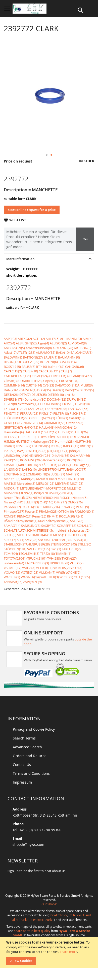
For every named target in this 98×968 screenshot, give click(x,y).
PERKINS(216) (49, 507)
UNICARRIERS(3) (37, 563)
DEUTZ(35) (39, 394)
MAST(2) (10, 483)
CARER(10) (30, 371)
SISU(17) (10, 539)
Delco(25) (72, 390)
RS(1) (79, 516)
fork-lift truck (58, 915)
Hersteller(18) (49, 436)
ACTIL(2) (39, 338)
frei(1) (50, 418)
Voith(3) (76, 567)
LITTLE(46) (66, 469)
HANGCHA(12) (66, 427)
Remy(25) (39, 516)
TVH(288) (54, 558)
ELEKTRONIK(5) (49, 404)
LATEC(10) (29, 469)
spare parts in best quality (32, 931)
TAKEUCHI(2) (71, 549)
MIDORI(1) (11, 488)
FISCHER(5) (78, 413)
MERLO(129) (45, 483)
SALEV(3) (76, 521)
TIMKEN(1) (63, 553)
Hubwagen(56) (43, 441)
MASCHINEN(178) (71, 478)
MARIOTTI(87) (46, 478)
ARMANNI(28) (63, 348)
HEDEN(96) (66, 432)
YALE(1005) (82, 577)
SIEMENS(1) (57, 535)
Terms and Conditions (31, 773)
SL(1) (20, 539)
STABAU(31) (78, 539)
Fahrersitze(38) (56, 408)
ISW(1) (22, 450)
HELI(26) (81, 432)
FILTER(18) (61, 413)
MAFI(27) (72, 474)
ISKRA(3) (10, 450)
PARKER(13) (30, 507)
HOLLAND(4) (79, 436)
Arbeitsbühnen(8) (39, 348)
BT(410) (41, 366)
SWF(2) (56, 549)
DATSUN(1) (28, 390)
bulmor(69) (56, 366)
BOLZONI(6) (49, 362)
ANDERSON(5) (14, 348)
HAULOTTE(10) (35, 432)
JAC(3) (42, 450)
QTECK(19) (66, 511)
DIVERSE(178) (14, 399)
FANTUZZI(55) (78, 408)
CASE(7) (66, 371)
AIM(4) (87, 338)
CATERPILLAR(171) (17, 376)
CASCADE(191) (49, 371)
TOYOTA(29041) (15, 558)
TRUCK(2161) (36, 558)
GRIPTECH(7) (13, 427)
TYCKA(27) (69, 558)
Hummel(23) (64, 441)
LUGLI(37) (58, 474)
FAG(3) (39, 408)
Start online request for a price (32, 209)
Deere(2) (58, 390)
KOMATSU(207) (31, 460)
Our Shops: (49, 904)
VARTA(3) (28, 567)
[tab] (49, 258)
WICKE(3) (66, 577)
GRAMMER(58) (54, 423)
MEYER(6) (62, 483)
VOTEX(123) (29, 572)
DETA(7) (25, 394)
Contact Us (22, 764)
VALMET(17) (12, 567)
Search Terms (24, 738)
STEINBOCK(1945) (64, 544)
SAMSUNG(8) (30, 525)
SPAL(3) (64, 539)
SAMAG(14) (12, 525)
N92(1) (28, 493)
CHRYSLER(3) (59, 376)
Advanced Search (27, 747)
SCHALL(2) (84, 525)
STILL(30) (84, 544)
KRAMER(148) (14, 465)
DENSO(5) (86, 390)
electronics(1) (27, 404)
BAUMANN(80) (69, 357)
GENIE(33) (11, 423)
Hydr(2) (9, 446)
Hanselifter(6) (14, 432)
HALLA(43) (47, 427)
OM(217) (60, 502)
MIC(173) (76, 483)
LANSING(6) (12, 469)
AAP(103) (10, 338)
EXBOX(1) (11, 408)
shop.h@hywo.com (28, 844)
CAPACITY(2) (13, 371)
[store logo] (29, 9)
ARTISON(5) (82, 348)
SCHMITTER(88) (38, 530)
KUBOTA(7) (33, 465)
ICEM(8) (56, 446)
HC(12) (52, 432)
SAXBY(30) (48, 525)
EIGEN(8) (10, 404)
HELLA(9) (10, 436)
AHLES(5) (52, 338)
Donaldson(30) (35, 399)
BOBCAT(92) (30, 362)
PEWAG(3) (68, 507)
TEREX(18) (47, 553)
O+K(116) (46, 502)
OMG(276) (75, 502)
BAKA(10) (63, 352)
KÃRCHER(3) (50, 465)
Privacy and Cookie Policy (34, 729)
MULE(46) (74, 488)
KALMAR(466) (80, 455)
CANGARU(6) (74, 366)
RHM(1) (52, 516)
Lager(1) (84, 465)
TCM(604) (11, 553)
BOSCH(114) (68, 362)
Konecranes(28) (54, 460)
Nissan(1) (11, 502)
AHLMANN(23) (71, 338)
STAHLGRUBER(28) (36, 544)
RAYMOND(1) (84, 511)
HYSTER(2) (23, 446)
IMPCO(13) (71, 446)
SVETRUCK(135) (38, 549)
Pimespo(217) (14, 511)
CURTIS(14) (34, 385)
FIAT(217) (46, 413)
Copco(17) (50, 380)
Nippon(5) (79, 497)
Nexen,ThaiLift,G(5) (18, 497)
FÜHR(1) (62, 418)
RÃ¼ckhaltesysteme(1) (20, 521)
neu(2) (39, 493)
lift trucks (75, 915)
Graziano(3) (74, 423)
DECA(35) (44, 390)
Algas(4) (43, 343)
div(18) (70, 394)
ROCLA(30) (67, 516)
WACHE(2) (73, 572)
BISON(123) (12, 362)
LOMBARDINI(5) (38, 474)
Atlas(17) (10, 352)
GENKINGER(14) (31, 423)
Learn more (68, 951)
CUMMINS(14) (14, 385)
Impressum (22, 782)
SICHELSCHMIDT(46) (32, 535)
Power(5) (31, 511)
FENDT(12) (11, 413)
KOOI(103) (74, 460)
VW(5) (60, 572)
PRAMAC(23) (48, 511)
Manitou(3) (12, 478)
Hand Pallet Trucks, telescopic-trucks (51, 917)
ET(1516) (68, 404)
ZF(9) (38, 581)
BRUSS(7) (28, 366)
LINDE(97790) (47, 469)
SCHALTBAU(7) (15, 530)
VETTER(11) (44, 567)
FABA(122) (26, 408)
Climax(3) (11, 380)
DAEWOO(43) (64, 385)
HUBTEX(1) (24, 441)
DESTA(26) (11, 394)
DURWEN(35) (76, 399)
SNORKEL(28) (48, 539)
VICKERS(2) (61, 567)
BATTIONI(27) (33, 357)
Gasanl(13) (76, 418)
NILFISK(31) (63, 497)
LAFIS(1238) (69, 465)
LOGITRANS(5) (14, 474)
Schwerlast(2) (79, 530)
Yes (85, 239)
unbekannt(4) (14, 563)
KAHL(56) (62, 455)
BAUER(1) (50, 357)
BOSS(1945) (12, 366)
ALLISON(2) (58, 343)
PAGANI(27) (12, 507)
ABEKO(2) (25, 338)
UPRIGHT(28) (59, 563)
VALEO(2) (76, 563)
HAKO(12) (31, 427)
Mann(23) (28, 478)
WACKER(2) (12, 577)
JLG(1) (64, 450)
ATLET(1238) (26, 352)
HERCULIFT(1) (28, 436)
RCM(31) (10, 516)
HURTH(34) (82, 441)
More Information (20, 258)
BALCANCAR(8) (81, 352)
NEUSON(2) (53, 493)
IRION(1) (86, 446)
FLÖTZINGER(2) (15, 418)
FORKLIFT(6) (36, 418)
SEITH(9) (10, 535)
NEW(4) (67, 493)
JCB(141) (53, 450)
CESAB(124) (40, 376)
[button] (46, 155)
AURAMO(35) (45, 352)
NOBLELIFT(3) (28, 502)
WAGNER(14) (30, 577)
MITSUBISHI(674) (32, 488)
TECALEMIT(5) (29, 553)
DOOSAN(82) (56, 399)
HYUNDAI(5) (41, 446)
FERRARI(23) (29, 413)
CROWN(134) (68, 380)
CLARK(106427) (80, 376)
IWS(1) (32, 450)
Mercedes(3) (26, 483)
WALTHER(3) (49, 577)
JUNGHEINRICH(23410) (38, 455)
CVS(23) (48, 385)
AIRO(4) (9, 343)
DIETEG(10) (55, 394)
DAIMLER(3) (84, 385)
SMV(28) (31, 539)
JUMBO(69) (12, 455)
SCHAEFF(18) (66, 525)
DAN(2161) (12, 390)
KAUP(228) (11, 460)
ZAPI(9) (28, 581)
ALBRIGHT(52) (26, 343)
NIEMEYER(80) (43, 497)
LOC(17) (80, 469)
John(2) (74, 450)
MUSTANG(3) (13, 493)
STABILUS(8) (13, 544)
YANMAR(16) (13, 581)
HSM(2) (9, 441)
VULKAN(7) (47, 572)
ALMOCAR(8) (77, 343)
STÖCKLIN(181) (15, 549)
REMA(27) (24, 516)
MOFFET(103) (56, 488)
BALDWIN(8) (13, 357)
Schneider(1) (59, 530)
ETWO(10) (82, 404)
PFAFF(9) (82, 507)
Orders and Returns (29, 755)
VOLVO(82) (12, 572)
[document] (49, 952)
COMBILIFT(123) (30, 380)
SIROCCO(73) (76, 535)
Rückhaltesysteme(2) (53, 521)
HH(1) (64, 436)
